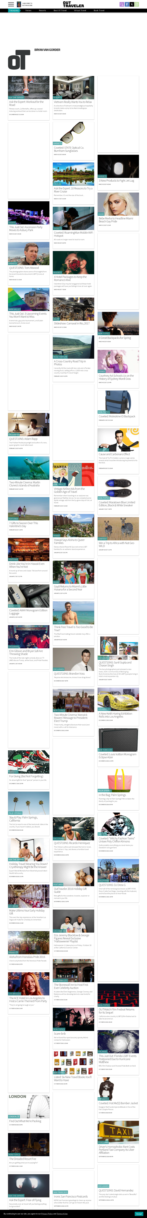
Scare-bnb (60, 1033)
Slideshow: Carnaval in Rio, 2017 (72, 323)
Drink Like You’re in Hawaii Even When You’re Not (26, 565)
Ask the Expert (16, 97)
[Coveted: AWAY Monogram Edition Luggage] (28, 596)
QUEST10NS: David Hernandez (116, 1190)
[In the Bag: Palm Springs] (118, 780)
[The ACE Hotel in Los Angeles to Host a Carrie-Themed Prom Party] (28, 983)
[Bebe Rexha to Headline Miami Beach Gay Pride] (118, 204)
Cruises (57, 184)
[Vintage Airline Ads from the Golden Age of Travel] (73, 474)
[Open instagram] (136, 4)
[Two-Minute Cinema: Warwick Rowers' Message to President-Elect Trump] (73, 700)
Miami (56, 582)
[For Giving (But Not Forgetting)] (28, 762)
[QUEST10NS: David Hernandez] (118, 1176)
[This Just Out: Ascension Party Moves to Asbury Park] (28, 212)
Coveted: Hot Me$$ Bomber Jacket (118, 1103)
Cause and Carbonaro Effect (114, 454)
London (12, 1116)
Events (12, 222)
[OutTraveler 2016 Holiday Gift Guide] (73, 874)
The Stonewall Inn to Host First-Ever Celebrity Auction (71, 986)
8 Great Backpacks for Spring (115, 337)
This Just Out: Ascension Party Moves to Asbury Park (25, 229)
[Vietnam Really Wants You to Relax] (73, 87)
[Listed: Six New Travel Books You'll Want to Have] (73, 1062)
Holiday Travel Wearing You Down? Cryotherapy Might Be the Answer (28, 865)
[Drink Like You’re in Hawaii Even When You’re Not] (28, 549)
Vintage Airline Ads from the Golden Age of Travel (69, 490)
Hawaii (12, 952)
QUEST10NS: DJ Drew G (112, 884)
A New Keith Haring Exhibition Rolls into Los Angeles (115, 715)
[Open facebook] (127, 4)
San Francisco (60, 1192)
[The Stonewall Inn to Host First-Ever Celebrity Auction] (73, 970)
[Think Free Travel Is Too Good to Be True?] (73, 612)
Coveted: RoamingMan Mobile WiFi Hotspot (73, 234)
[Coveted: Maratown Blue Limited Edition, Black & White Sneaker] (118, 488)
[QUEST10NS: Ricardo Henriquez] (73, 828)
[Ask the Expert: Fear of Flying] (28, 1185)
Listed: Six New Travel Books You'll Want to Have (73, 1079)
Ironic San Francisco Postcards (71, 1196)
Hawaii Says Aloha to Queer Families (69, 541)
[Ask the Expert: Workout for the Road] (28, 87)
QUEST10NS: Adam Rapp (23, 438)
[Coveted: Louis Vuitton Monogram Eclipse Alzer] (118, 739)
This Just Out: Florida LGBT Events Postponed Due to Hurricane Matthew (117, 1058)
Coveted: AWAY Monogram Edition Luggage (28, 612)
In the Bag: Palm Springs (112, 794)
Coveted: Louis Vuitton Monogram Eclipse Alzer (117, 756)
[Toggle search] (122, 4)
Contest (102, 538)
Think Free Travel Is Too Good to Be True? (73, 629)
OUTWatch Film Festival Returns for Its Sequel (116, 1011)
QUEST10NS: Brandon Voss (69, 673)
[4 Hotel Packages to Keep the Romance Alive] (73, 262)
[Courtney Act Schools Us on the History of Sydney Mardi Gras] (118, 361)
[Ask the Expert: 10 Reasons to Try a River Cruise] (73, 174)
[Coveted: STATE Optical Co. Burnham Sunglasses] (73, 133)
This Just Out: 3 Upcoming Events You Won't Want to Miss (28, 315)
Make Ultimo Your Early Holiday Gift (27, 912)
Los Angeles (15, 993)
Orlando (102, 1051)
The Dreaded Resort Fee (22, 1158)
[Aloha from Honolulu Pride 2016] (28, 942)
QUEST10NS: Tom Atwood (24, 267)
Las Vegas (13, 906)
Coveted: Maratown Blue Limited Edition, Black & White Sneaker (117, 504)
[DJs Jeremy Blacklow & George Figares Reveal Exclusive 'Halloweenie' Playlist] (73, 921)
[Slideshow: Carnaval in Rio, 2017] (73, 309)
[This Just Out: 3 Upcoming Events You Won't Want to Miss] (28, 299)
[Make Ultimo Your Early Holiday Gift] (28, 896)
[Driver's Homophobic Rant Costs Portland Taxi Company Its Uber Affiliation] (118, 1132)
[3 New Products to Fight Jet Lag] (118, 166)
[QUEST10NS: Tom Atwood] (28, 253)
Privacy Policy (47, 1214)
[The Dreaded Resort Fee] (28, 1144)
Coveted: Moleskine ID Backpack (117, 416)
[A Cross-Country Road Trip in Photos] (73, 347)
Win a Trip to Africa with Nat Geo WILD (116, 544)
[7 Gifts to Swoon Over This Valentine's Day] (28, 508)
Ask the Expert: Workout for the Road (26, 103)
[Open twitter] (132, 4)
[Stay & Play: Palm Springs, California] (28, 803)
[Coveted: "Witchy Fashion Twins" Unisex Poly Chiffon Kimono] (118, 824)
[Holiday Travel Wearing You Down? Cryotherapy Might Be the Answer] (28, 849)
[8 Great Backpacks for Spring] (118, 323)
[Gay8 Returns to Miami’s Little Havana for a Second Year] (73, 572)
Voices (28, 10)
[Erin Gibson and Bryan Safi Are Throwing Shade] (28, 636)
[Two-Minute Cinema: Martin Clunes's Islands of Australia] (28, 468)
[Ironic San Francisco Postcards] (73, 1182)
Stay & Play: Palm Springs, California (23, 819)
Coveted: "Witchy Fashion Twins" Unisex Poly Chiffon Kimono (117, 840)
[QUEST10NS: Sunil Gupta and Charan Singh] (118, 648)
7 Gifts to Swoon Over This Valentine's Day (23, 525)
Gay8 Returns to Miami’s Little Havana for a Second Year (70, 588)
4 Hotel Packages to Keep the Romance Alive (70, 278)
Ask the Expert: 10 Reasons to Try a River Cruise (73, 190)
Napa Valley (14, 309)
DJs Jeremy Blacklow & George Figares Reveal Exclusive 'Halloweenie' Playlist (71, 938)
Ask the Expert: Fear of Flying (25, 1200)
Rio (55, 319)
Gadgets (13, 263)
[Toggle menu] (11, 4)
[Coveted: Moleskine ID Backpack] (118, 402)
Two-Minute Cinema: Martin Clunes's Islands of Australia (24, 484)
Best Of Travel (60, 10)
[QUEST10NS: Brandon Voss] (73, 659)
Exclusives (14, 434)
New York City (60, 980)
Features (13, 518)
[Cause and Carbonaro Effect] (118, 440)
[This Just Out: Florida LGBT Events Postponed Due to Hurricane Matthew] (118, 1041)
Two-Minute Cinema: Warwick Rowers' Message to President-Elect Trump (71, 717)
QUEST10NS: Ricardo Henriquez (72, 842)
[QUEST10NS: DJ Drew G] (118, 870)
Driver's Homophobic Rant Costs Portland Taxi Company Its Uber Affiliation (117, 1149)
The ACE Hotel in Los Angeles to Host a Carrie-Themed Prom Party (28, 1000)
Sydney (101, 371)
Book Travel (99, 10)
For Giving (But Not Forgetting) (26, 776)
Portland (103, 1142)
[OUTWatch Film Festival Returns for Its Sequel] (118, 995)
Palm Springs (15, 813)
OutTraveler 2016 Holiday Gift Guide (70, 890)
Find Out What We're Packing (25, 1121)
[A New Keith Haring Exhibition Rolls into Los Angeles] (118, 699)
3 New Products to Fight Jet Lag (116, 180)
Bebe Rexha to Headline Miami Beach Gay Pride (116, 220)
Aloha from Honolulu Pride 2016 (27, 956)
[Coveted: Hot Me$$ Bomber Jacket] (118, 1089)
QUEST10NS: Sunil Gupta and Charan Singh (115, 664)
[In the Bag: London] (28, 1106)
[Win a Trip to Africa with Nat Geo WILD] (118, 528)
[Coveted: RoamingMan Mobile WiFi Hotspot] (73, 218)
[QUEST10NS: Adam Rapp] (28, 424)
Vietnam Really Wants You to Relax (73, 101)
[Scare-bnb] (73, 1019)
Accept (139, 1214)
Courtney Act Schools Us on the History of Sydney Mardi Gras (116, 377)
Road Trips (58, 357)
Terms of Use (62, 1214)
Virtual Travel (80, 10)
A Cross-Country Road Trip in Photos (70, 363)
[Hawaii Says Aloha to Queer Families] (73, 525)
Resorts (42, 10)
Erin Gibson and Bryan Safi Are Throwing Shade (26, 652)
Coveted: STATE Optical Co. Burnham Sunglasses (69, 149)
